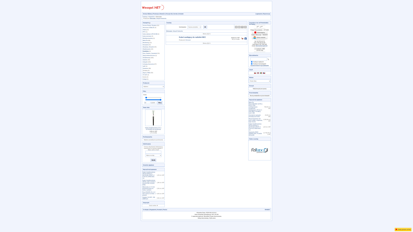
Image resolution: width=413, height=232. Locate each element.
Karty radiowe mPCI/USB (150, 34)
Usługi (144, 79)
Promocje (156, 14)
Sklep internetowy (203, 218)
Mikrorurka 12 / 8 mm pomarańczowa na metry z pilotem (149, 188)
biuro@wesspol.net (261, 46)
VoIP (144, 66)
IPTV (144, 32)
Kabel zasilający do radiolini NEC (192, 37)
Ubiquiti (145, 62)
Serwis (175, 14)
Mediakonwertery (148, 38)
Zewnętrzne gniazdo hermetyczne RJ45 (255, 115)
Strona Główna (147, 14)
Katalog (145, 17)
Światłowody (146, 57)
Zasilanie (145, 68)
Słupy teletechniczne (149, 55)
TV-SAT (145, 75)
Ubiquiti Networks (161, 18)
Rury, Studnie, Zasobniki (150, 53)
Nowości (162, 14)
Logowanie (258, 14)
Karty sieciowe (147, 36)
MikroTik (145, 40)
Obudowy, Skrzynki (148, 47)
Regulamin (153, 209)
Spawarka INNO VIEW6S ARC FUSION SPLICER (255, 133)
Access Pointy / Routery (149, 25)
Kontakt (181, 14)
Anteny (145, 30)
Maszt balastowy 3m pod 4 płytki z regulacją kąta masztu (255, 120)
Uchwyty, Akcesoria (148, 64)
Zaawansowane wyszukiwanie (259, 65)
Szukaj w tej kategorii (259, 64)
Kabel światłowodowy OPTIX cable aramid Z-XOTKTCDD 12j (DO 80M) (149, 183)
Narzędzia (146, 45)
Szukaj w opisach (258, 62)
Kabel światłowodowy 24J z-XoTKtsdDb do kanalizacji (153, 128)
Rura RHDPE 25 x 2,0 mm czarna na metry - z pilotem (149, 193)
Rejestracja (266, 14)
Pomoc (165, 209)
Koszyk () (169, 14)
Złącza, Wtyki (146, 72)
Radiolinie (152, 17)
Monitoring (146, 42)
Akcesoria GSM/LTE (148, 27)
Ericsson (188, 40)
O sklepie (146, 209)
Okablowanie (146, 49)
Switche (145, 60)
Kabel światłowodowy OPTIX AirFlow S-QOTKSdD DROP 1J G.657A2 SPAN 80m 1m (149, 175)
